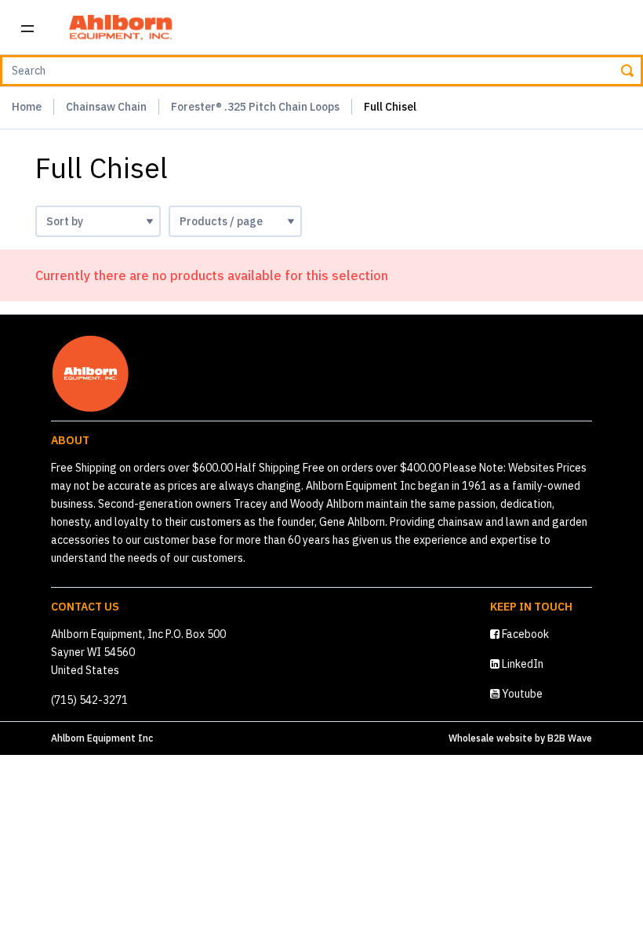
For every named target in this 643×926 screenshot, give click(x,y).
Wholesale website (490, 738)
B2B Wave (569, 738)
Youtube (521, 694)
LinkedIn (521, 664)
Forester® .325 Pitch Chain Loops (255, 107)
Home (27, 107)
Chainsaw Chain (106, 107)
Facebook (524, 634)
